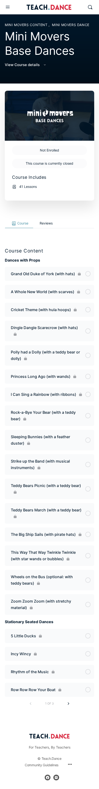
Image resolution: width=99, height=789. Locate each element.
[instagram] (56, 777)
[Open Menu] (8, 7)
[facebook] (47, 777)
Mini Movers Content (27, 25)
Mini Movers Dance (70, 25)
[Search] (90, 7)
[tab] (19, 223)
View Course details (23, 64)
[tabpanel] (49, 232)
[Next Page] (68, 703)
